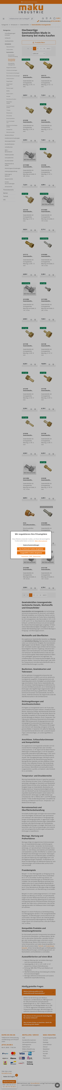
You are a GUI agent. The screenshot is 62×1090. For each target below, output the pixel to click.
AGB (30, 556)
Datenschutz (37, 556)
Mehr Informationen (41, 541)
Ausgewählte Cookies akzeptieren (31, 553)
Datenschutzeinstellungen (31, 545)
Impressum (25, 556)
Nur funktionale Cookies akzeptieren (31, 549)
